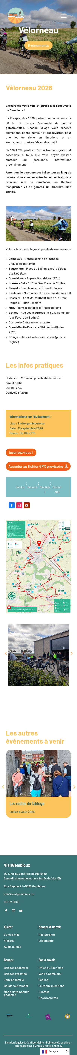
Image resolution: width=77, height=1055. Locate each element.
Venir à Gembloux (49, 973)
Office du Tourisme (50, 967)
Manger (43, 927)
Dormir (56, 927)
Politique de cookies (58, 1042)
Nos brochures (48, 997)
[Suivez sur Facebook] (12, 505)
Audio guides (12, 946)
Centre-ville (12, 934)
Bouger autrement (16, 985)
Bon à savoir (46, 960)
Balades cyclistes (15, 973)
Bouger (8, 960)
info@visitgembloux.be (19, 894)
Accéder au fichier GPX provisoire (35, 466)
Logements (46, 940)
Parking (43, 979)
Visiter (8, 927)
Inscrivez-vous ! (21, 452)
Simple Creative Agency (48, 1045)
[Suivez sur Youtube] (27, 505)
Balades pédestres (16, 967)
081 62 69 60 (11, 902)
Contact (43, 991)
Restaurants (46, 934)
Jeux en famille (14, 979)
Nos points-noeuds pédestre (16, 993)
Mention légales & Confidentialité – (25, 1042)
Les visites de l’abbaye (27, 803)
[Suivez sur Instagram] (19, 505)
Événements (38, 45)
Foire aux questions (51, 985)
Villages (9, 940)
